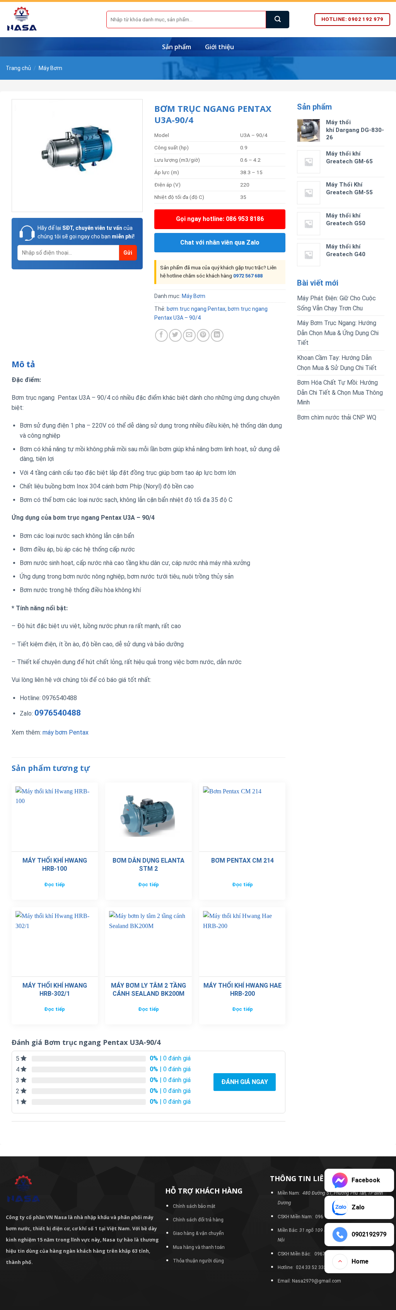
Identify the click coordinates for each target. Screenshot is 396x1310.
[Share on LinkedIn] (217, 335)
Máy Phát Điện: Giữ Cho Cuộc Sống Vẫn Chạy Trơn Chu (336, 303)
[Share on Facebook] (161, 335)
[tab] (23, 364)
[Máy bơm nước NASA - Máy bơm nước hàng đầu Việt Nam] (50, 19)
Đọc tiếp (54, 884)
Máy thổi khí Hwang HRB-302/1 (54, 989)
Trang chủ (18, 68)
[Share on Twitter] (175, 335)
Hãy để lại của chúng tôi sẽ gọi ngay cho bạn (86, 232)
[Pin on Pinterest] (203, 335)
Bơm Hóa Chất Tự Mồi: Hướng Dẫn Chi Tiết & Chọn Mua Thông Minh (340, 392)
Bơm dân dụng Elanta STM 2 (148, 864)
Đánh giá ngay (244, 1082)
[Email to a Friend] (189, 335)
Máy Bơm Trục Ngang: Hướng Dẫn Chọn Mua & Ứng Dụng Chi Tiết (338, 332)
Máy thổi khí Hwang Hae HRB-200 (242, 989)
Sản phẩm (176, 47)
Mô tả (23, 364)
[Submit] (277, 19)
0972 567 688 (248, 276)
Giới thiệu (219, 47)
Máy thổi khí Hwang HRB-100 (54, 864)
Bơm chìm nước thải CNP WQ (336, 417)
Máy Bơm (50, 68)
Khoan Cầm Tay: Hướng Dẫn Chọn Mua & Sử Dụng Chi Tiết (337, 363)
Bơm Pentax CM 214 (242, 860)
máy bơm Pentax (65, 732)
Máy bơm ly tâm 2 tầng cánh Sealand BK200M (148, 989)
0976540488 (57, 713)
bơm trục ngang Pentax (196, 309)
